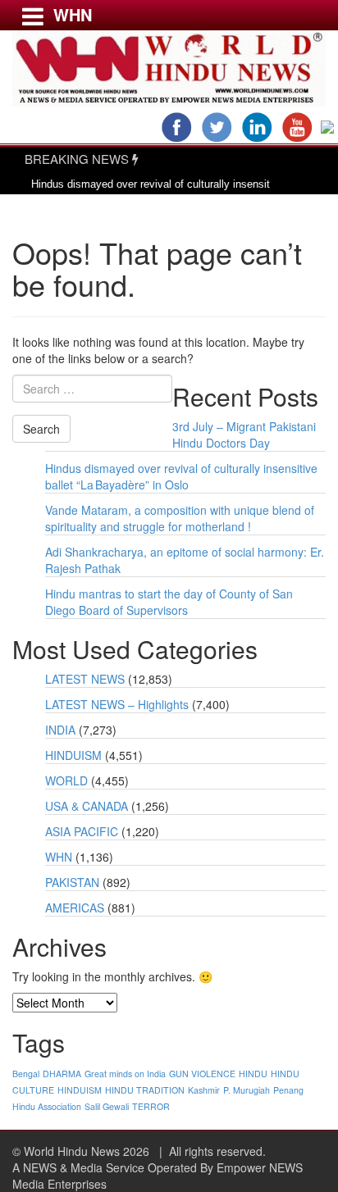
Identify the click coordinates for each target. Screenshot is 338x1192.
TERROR (151, 1106)
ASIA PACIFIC (81, 831)
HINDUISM (73, 755)
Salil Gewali (106, 1106)
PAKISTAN (72, 882)
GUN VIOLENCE (202, 1073)
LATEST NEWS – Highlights (117, 704)
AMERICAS (74, 907)
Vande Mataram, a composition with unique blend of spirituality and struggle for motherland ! (179, 518)
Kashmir (204, 1090)
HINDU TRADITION (145, 1090)
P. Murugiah (246, 1090)
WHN (58, 857)
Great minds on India (125, 1073)
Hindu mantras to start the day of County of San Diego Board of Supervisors (169, 601)
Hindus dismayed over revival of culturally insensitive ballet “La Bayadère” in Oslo (181, 476)
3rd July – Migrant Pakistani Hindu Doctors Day (244, 434)
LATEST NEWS (85, 679)
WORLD (66, 780)
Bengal (25, 1073)
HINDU (253, 1073)
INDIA (60, 729)
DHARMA (62, 1073)
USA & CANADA (86, 806)
